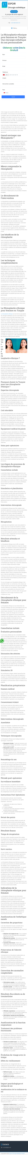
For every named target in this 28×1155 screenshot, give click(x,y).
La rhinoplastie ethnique (7, 314)
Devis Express (14, 11)
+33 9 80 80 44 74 (15, 23)
